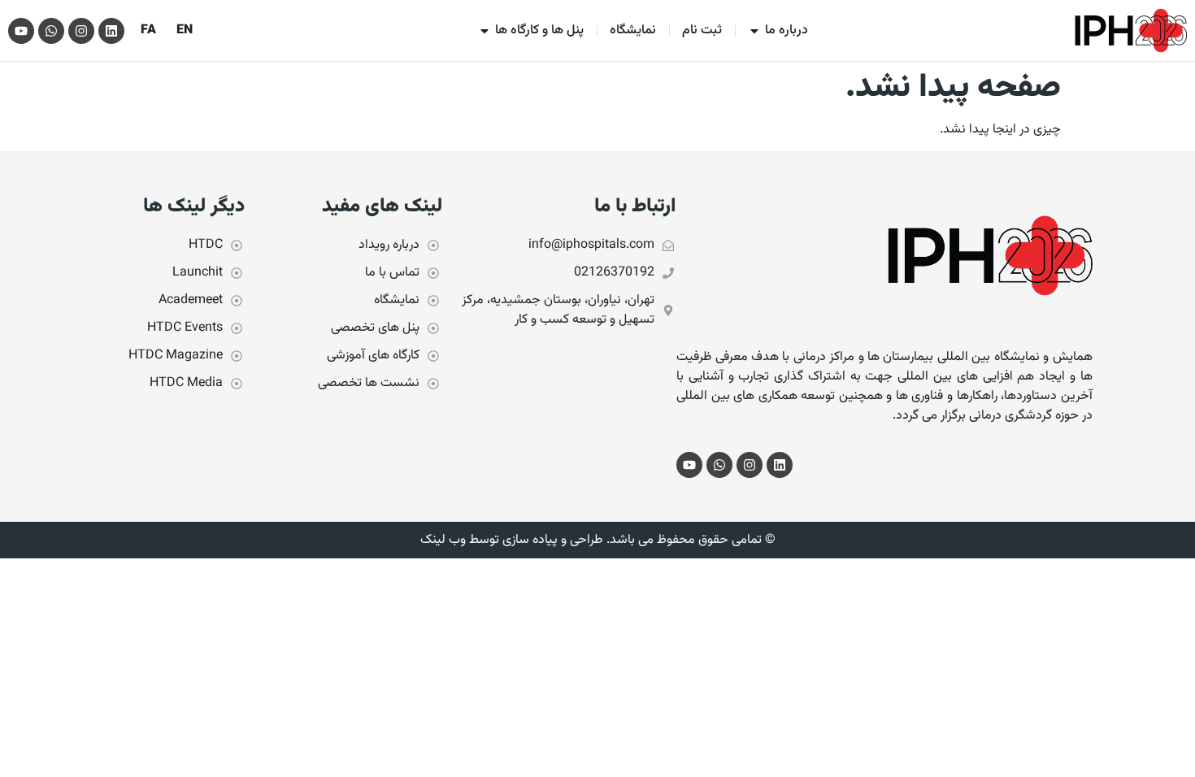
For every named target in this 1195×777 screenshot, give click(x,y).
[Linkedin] (111, 31)
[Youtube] (21, 31)
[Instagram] (81, 31)
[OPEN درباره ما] (754, 31)
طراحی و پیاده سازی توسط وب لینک (511, 540)
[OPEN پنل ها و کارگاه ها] (484, 31)
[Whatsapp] (51, 31)
